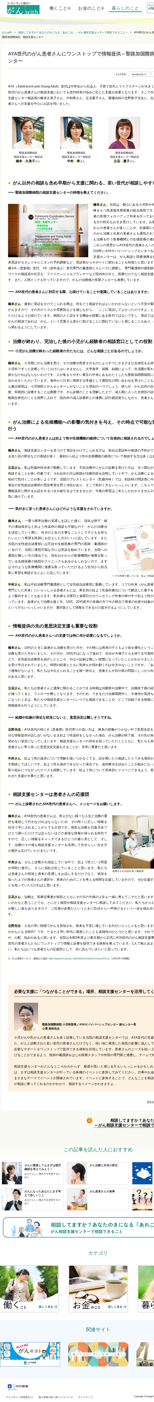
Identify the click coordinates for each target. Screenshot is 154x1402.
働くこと (58, 8)
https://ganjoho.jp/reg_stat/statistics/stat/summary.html (77, 958)
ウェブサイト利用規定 (18, 1397)
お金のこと (89, 8)
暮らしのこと (125, 8)
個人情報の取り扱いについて (54, 1397)
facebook (138, 74)
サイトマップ (85, 1397)
